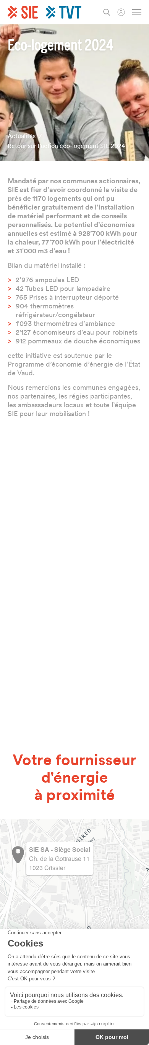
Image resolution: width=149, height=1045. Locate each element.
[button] (18, 854)
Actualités (22, 136)
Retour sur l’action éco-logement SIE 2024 (66, 145)
